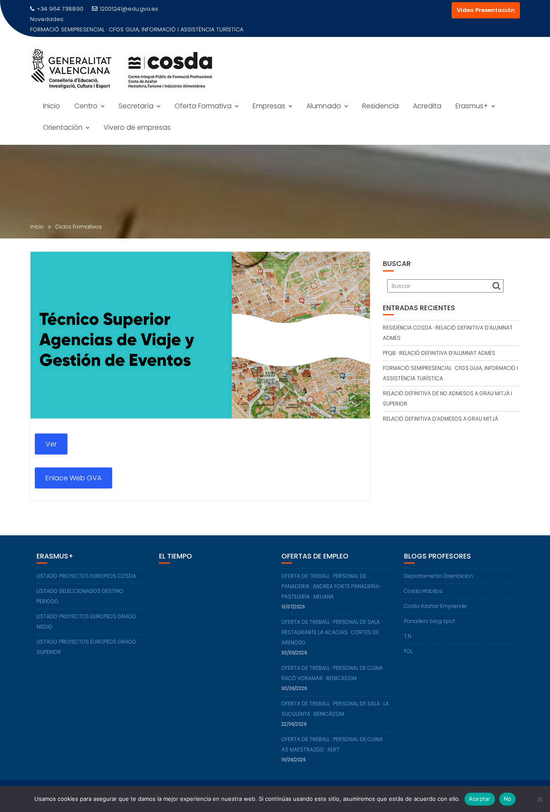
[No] (539, 799)
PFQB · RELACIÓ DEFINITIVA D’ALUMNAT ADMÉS (439, 353)
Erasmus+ (471, 106)
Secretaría (136, 106)
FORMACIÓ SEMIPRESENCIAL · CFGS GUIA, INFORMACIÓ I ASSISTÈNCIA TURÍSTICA (136, 29)
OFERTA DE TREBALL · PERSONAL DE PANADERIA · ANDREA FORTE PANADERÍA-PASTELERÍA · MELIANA (331, 586)
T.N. (408, 636)
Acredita (427, 106)
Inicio (51, 106)
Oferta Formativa (203, 106)
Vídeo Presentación (486, 10)
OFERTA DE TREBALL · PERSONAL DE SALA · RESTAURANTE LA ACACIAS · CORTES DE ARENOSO (331, 632)
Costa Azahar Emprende (435, 606)
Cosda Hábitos (423, 591)
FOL (408, 651)
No (508, 798)
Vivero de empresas (137, 127)
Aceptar (480, 798)
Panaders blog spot (429, 621)
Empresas (269, 106)
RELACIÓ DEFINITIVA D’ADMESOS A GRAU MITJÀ (440, 418)
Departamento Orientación (438, 576)
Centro (86, 106)
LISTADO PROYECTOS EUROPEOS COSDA (86, 576)
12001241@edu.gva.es (129, 9)
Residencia (380, 106)
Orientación (62, 127)
